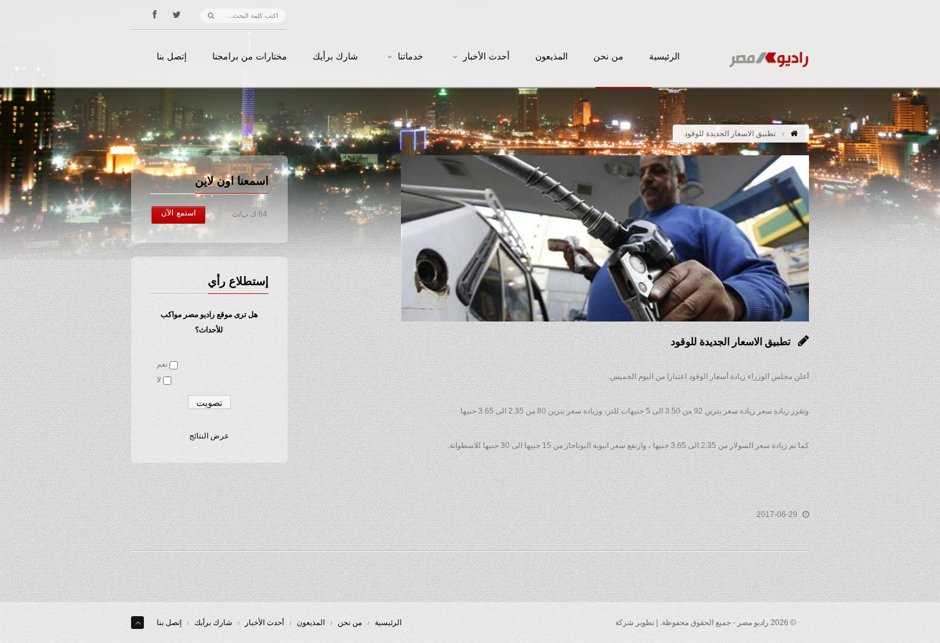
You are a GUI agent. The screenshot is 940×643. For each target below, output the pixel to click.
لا (159, 379)
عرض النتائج (209, 435)
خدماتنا (410, 56)
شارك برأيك (335, 56)
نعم (162, 364)
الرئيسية (664, 56)
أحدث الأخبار (486, 56)
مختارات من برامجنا (249, 56)
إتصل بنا (172, 56)
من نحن (608, 56)
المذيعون (551, 56)
